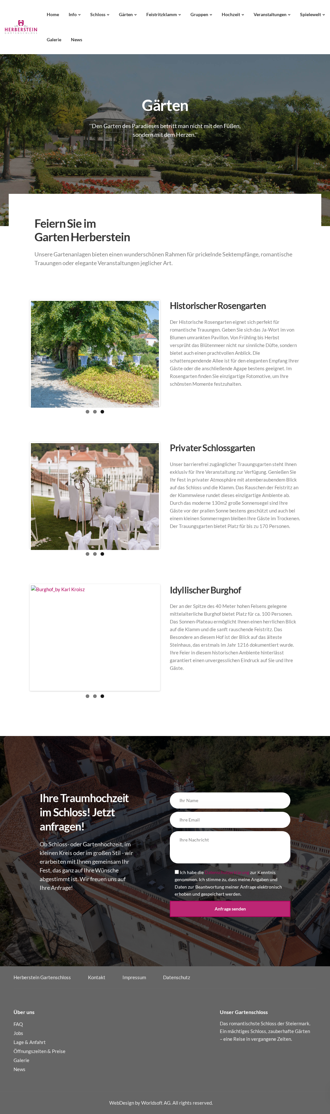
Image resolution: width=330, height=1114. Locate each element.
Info (73, 14)
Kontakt (96, 977)
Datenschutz (176, 977)
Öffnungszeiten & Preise (39, 1051)
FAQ (18, 1024)
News (76, 39)
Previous (21, 353)
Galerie (54, 39)
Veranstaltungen (270, 14)
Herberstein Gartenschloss (42, 977)
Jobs (18, 1033)
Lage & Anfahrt (30, 1042)
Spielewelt (310, 14)
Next (168, 353)
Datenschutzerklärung (227, 872)
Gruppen (199, 14)
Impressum (134, 977)
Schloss (97, 14)
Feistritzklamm (161, 14)
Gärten (126, 14)
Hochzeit (231, 14)
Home (53, 14)
